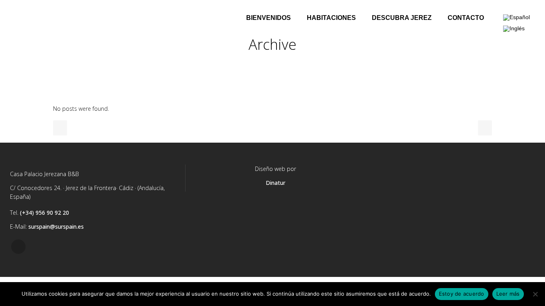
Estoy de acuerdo (461, 293)
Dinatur (275, 182)
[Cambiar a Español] (516, 17)
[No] (535, 294)
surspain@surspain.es (56, 226)
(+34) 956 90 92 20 (44, 212)
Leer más (508, 293)
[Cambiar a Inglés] (514, 28)
